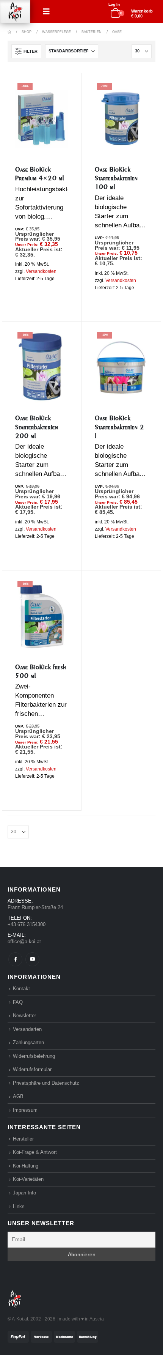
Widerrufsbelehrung (34, 1056)
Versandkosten (41, 271)
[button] (46, 11)
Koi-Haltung (25, 1166)
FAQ (18, 1002)
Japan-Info (24, 1193)
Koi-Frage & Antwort (35, 1152)
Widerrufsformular (32, 1069)
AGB (18, 1096)
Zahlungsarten (28, 1042)
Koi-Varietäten (28, 1179)
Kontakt (21, 988)
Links (19, 1206)
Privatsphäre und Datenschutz (46, 1083)
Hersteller (23, 1139)
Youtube (32, 959)
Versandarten (27, 1029)
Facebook (15, 959)
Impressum (25, 1110)
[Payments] (53, 1336)
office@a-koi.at (24, 941)
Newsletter (24, 1015)
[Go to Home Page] (9, 32)
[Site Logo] (15, 11)
